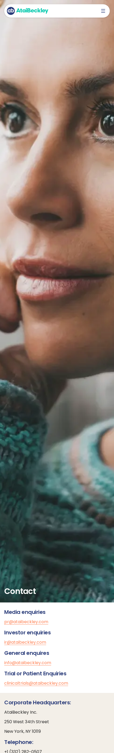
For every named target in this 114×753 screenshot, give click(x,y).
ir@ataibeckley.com (25, 642)
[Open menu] (103, 11)
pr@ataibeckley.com (26, 622)
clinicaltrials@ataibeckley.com (36, 683)
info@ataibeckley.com (27, 663)
